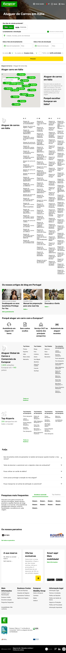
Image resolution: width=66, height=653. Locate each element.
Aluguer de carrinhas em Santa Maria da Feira (58, 504)
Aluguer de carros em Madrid (43, 501)
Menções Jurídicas (27, 648)
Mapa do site (16, 648)
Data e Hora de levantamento (12, 42)
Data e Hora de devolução (42, 42)
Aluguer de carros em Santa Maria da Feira (35, 504)
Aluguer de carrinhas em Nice (51, 504)
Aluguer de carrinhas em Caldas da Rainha (35, 508)
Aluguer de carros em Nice (43, 504)
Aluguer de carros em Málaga (51, 501)
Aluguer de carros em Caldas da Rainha (58, 501)
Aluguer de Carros (6, 66)
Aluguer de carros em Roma (35, 501)
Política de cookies (18, 650)
